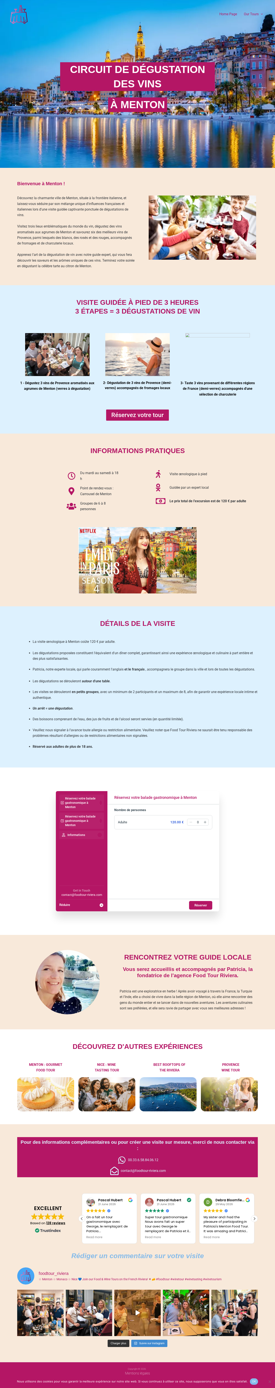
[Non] (269, 1381)
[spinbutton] (198, 822)
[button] (261, 14)
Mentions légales (137, 1373)
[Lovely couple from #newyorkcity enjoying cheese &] (186, 1313)
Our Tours (251, 14)
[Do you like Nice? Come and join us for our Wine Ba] (137, 1313)
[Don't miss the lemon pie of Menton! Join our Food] (234, 1313)
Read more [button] (94, 1237)
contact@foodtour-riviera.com (81, 895)
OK (254, 1381)
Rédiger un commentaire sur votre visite (137, 1256)
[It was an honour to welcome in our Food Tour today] (40, 1313)
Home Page (228, 14)
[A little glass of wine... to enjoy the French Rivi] (89, 1313)
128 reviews (55, 1223)
